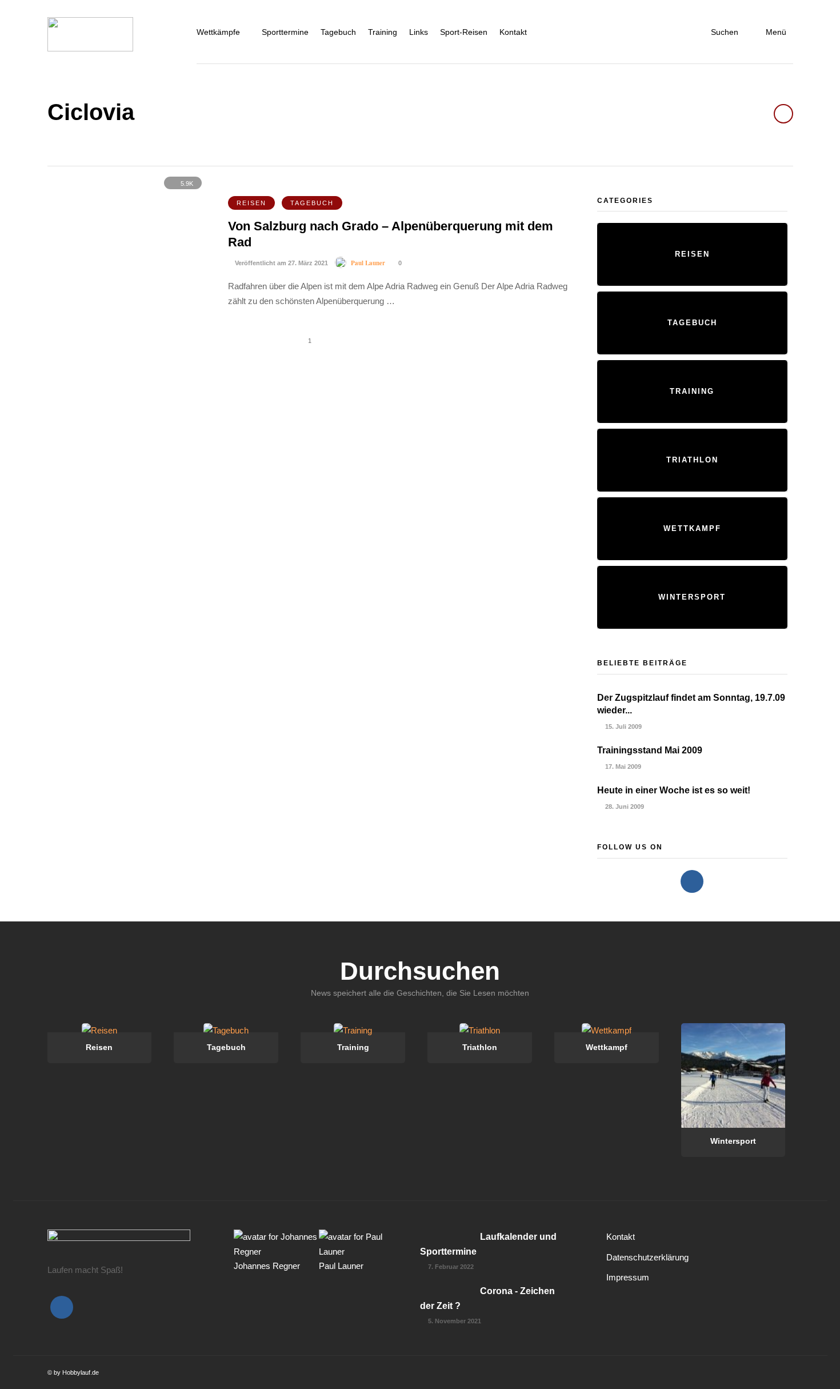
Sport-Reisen (463, 32)
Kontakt (513, 32)
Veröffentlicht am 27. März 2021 (280, 263)
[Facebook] (692, 881)
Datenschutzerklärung (647, 1257)
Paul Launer (368, 263)
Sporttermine (285, 32)
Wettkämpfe (218, 32)
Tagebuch (338, 32)
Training (382, 32)
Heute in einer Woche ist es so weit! (673, 790)
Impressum (627, 1277)
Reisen (251, 202)
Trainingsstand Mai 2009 (649, 750)
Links (418, 32)
